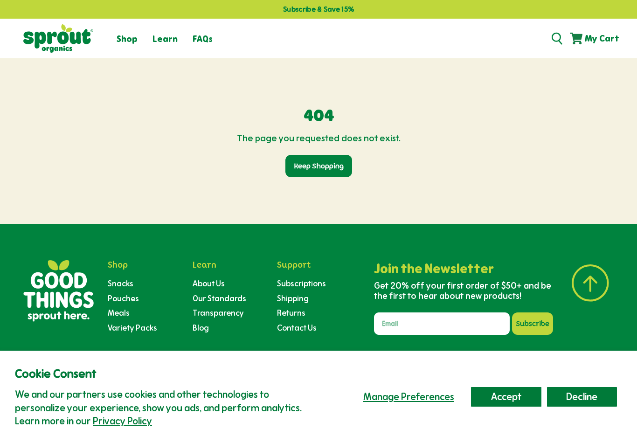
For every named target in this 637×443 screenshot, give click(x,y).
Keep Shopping (319, 166)
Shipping (293, 298)
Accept (506, 396)
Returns (291, 313)
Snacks (120, 283)
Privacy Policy (122, 421)
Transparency (218, 313)
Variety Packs (132, 327)
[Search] (556, 38)
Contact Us (297, 327)
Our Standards (219, 298)
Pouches (123, 298)
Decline (581, 396)
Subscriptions (301, 283)
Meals (119, 313)
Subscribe (532, 323)
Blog (201, 327)
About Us (209, 283)
